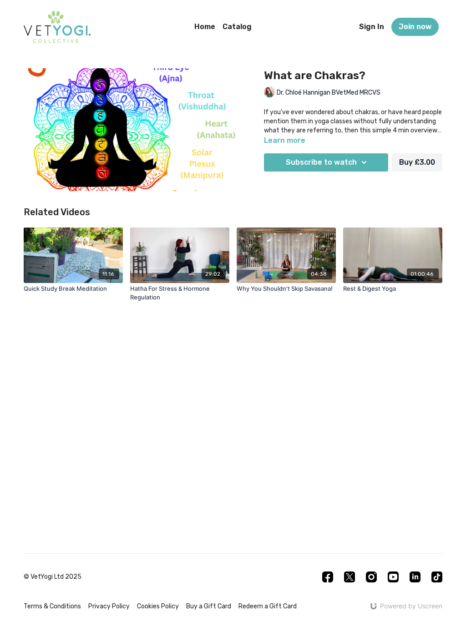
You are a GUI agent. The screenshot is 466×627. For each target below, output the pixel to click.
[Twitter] (349, 576)
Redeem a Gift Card (267, 606)
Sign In (371, 26)
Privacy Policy (109, 606)
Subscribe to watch (321, 162)
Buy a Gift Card (208, 606)
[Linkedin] (415, 576)
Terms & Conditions (52, 606)
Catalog (237, 26)
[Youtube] (393, 576)
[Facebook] (327, 576)
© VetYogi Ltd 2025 (52, 577)
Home (204, 26)
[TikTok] (436, 576)
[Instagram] (371, 576)
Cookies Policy (158, 606)
